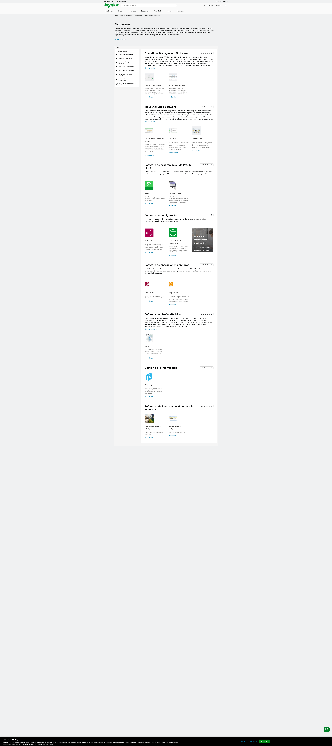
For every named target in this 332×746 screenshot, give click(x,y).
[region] (202, 240)
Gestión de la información (160, 367)
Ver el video (206, 250)
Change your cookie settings (249, 741)
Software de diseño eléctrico (162, 314)
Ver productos (149, 155)
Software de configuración (161, 215)
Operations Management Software (166, 53)
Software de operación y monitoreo (166, 264)
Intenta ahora (197, 250)
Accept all (264, 741)
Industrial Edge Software (160, 106)
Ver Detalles (149, 97)
